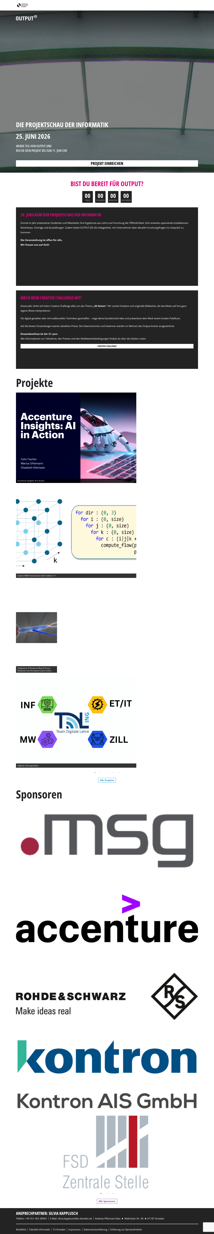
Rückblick (21, 1229)
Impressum (74, 1229)
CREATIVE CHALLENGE (107, 346)
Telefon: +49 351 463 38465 (31, 1218)
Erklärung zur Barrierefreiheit (126, 1229)
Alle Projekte (107, 780)
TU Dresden (59, 1229)
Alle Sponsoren (107, 1201)
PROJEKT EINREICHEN (107, 163)
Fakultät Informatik (39, 1229)
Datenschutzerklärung (95, 1229)
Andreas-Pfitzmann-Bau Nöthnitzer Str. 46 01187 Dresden (129, 1218)
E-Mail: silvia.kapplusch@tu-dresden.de (71, 1218)
